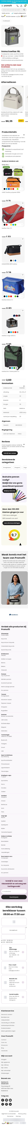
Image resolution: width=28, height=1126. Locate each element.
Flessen (3, 655)
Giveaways (4, 633)
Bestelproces (5, 1017)
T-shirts (3, 777)
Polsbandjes (5, 635)
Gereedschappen (6, 832)
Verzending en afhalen (8, 1023)
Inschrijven (14, 897)
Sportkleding (5, 756)
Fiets (2, 812)
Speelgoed (4, 825)
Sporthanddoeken (6, 760)
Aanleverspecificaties (7, 1025)
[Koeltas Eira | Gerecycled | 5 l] (13, 357)
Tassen (3, 694)
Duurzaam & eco (6, 856)
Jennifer (14, 600)
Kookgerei (4, 837)
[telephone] (17, 6)
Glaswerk (4, 670)
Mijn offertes (5, 1065)
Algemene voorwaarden (9, 1113)
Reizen (3, 817)
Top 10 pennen (5, 675)
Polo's (3, 784)
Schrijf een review (10, 453)
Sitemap (18, 1116)
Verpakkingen (5, 852)
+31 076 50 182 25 (6, 76)
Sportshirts (4, 780)
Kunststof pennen (6, 683)
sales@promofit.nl (13, 74)
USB (2, 751)
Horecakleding (5, 849)
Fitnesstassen (5, 764)
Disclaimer (10, 1116)
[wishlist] (22, 87)
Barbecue (4, 804)
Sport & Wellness (7, 755)
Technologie (5, 735)
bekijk (21, 120)
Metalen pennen (6, 679)
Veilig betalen (5, 1020)
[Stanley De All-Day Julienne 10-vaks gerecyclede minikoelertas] (12, 98)
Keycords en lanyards (7, 642)
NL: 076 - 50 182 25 (7, 940)
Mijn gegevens (5, 1062)
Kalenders (4, 731)
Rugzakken (4, 710)
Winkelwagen (5, 1073)
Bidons (3, 662)
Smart (3, 747)
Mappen (3, 727)
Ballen (3, 828)
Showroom (4, 1045)
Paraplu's (4, 797)
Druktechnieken (6, 1028)
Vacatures (4, 1050)
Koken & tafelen (6, 836)
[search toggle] (24, 10)
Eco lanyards (5, 865)
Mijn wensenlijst (5, 1070)
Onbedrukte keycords (7, 646)
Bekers (3, 666)
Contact (3, 1040)
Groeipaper (4, 858)
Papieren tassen (6, 703)
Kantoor (4, 714)
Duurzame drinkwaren (7, 869)
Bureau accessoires (7, 716)
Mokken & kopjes (6, 659)
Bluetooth (4, 740)
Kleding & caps (6, 775)
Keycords (4, 639)
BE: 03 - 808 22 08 (6, 942)
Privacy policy (22, 1113)
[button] (10, 16)
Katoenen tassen (6, 699)
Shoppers (4, 707)
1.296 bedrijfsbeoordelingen (10, 58)
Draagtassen (5, 696)
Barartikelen (4, 841)
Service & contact (6, 1014)
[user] (21, 6)
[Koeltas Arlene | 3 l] (13, 286)
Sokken (3, 791)
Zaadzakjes (4, 861)
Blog (2, 1048)
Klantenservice (7, 1011)
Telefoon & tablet (6, 736)
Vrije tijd (4, 816)
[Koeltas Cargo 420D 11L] (13, 321)
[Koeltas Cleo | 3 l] (13, 214)
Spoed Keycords (6, 650)
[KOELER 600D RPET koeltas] (13, 250)
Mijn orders (4, 1067)
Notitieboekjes (5, 723)
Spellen (3, 821)
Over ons (4, 1042)
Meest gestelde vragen (8, 1031)
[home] (8, 6)
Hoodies (3, 788)
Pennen (3, 674)
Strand (3, 801)
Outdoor (4, 795)
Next (22, 189)
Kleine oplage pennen (7, 686)
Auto (2, 808)
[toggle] (2, 6)
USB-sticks (4, 720)
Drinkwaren (5, 654)
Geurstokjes (4, 771)
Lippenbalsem (5, 767)
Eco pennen (4, 690)
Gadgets (4, 743)
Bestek (3, 845)
